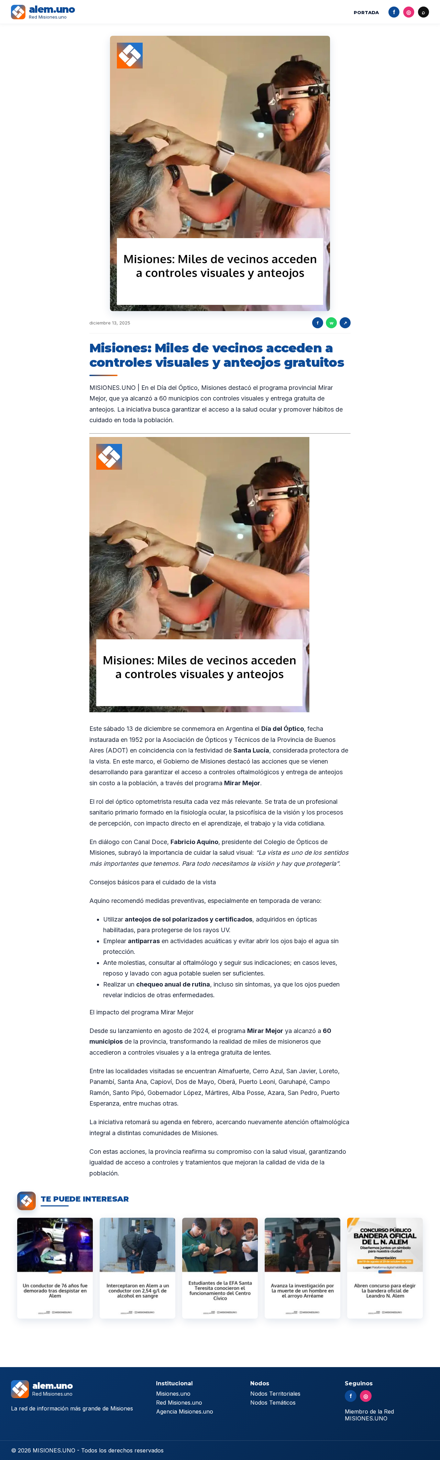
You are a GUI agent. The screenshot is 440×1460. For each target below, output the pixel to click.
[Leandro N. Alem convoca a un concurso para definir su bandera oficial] (385, 1268)
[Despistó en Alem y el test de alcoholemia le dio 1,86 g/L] (55, 1268)
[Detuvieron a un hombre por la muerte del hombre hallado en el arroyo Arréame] (302, 1268)
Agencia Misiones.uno (184, 1411)
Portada (366, 12)
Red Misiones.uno (179, 1402)
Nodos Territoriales (275, 1393)
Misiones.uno (173, 1393)
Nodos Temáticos (273, 1402)
